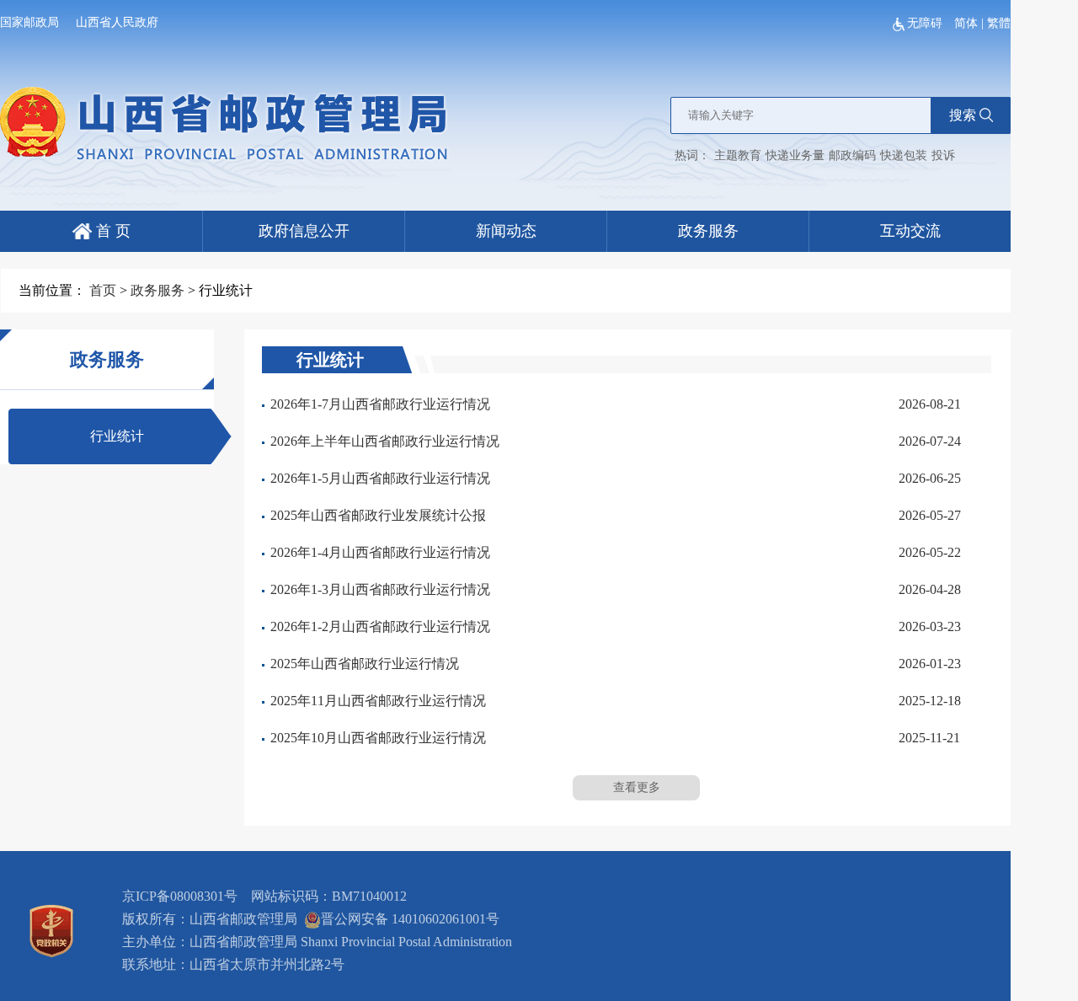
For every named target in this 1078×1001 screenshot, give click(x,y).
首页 (102, 290)
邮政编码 (852, 155)
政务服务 (708, 230)
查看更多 (636, 787)
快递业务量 (795, 155)
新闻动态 (506, 230)
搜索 (962, 115)
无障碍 (926, 23)
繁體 (999, 23)
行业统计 (117, 436)
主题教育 (737, 155)
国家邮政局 (29, 22)
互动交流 (910, 230)
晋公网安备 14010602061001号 (410, 919)
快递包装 (903, 155)
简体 (966, 23)
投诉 (943, 155)
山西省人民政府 (117, 22)
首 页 (111, 230)
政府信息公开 (304, 230)
